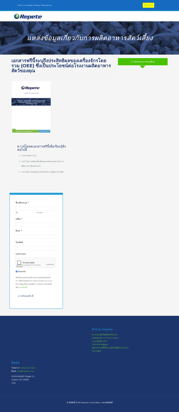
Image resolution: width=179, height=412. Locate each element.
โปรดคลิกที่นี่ (22, 287)
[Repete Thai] (28, 16)
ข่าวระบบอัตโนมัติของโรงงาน (104, 334)
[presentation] (35, 263)
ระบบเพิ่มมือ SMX (99, 341)
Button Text (148, 5)
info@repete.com (25, 371)
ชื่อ (17, 212)
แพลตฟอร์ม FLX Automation (105, 338)
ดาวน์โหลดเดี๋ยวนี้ (25, 296)
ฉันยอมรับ (22, 271)
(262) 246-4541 (28, 368)
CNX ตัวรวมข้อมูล (100, 344)
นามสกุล (40, 212)
